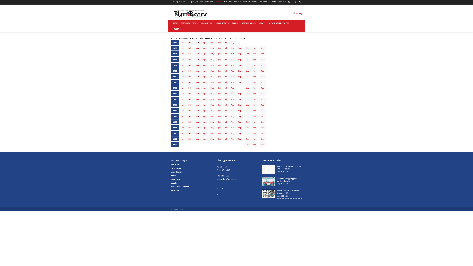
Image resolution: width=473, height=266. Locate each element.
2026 (175, 42)
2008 (175, 144)
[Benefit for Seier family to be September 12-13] (268, 194)
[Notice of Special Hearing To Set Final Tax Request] (268, 169)
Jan (183, 42)
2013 (175, 116)
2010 (175, 133)
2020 (175, 76)
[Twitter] (223, 186)
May (212, 42)
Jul (226, 42)
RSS (218, 194)
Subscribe (175, 190)
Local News (176, 168)
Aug (232, 42)
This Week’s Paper (179, 161)
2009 (175, 139)
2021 (175, 71)
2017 (175, 93)
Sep (239, 48)
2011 (175, 127)
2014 (175, 110)
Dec (262, 48)
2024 (175, 53)
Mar (197, 42)
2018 (175, 88)
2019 (175, 82)
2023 (175, 59)
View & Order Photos (180, 186)
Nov (254, 48)
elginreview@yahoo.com (227, 179)
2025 (175, 48)
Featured (175, 164)
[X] (300, 2)
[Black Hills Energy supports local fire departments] (268, 181)
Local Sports (176, 172)
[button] (289, 2)
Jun (219, 42)
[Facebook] (296, 2)
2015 (175, 105)
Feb (190, 42)
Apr (204, 42)
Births (173, 175)
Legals (174, 183)
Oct (247, 48)
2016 (175, 99)
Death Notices (177, 179)
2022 (175, 65)
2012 (175, 122)
